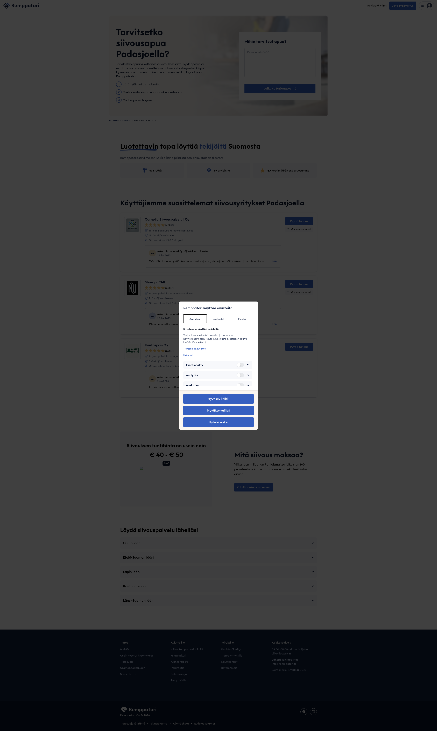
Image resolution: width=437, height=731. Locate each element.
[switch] (240, 365)
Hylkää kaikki (218, 422)
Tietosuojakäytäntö (194, 348)
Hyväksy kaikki (218, 399)
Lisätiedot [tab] (218, 318)
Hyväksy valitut (218, 410)
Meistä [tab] (242, 318)
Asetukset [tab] (195, 318)
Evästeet (188, 355)
